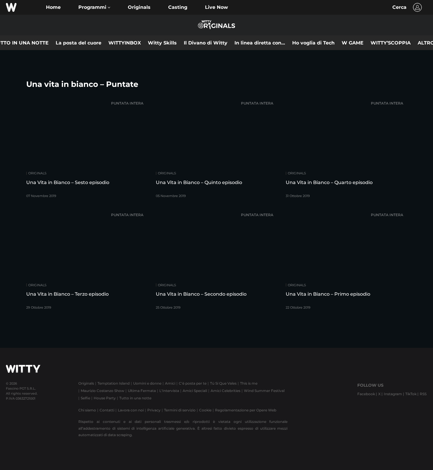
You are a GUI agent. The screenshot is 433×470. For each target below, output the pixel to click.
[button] (94, 7)
